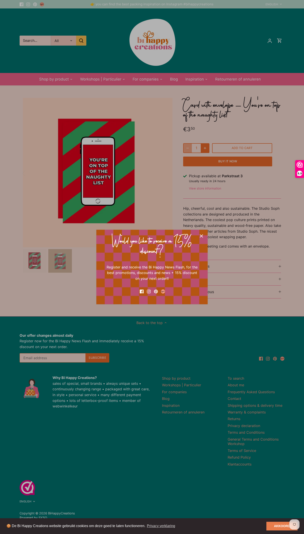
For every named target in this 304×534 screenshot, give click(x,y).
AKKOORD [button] (282, 526)
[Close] (201, 236)
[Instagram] (149, 290)
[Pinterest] (156, 290)
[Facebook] (142, 290)
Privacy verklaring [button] (161, 526)
